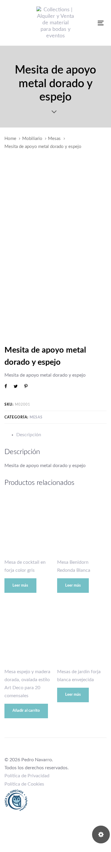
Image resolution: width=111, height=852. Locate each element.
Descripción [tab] (28, 434)
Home (10, 138)
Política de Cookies (24, 784)
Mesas (54, 138)
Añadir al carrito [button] (26, 711)
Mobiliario (32, 138)
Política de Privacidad (26, 775)
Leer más (20, 585)
